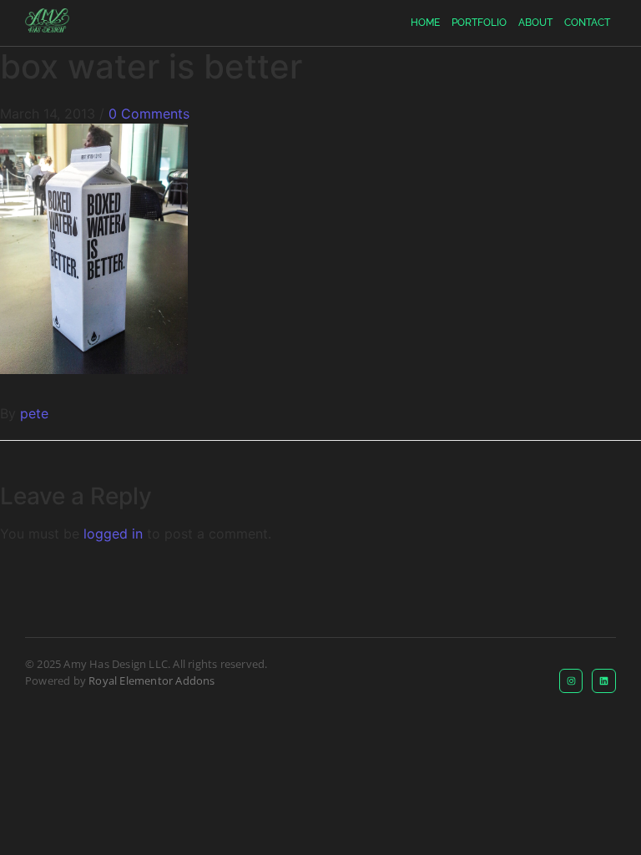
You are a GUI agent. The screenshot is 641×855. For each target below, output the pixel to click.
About (535, 22)
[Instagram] (571, 681)
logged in (113, 533)
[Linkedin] (604, 681)
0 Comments (149, 113)
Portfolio (479, 22)
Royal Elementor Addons (151, 680)
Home (425, 22)
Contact (587, 22)
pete (34, 413)
